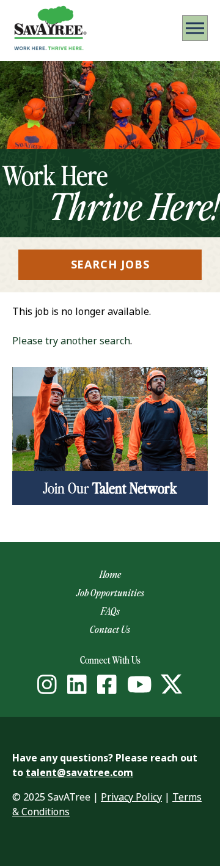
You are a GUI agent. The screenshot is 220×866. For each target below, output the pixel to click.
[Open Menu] (195, 28)
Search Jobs (110, 265)
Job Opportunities (110, 593)
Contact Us (110, 629)
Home (110, 574)
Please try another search (71, 341)
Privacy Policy (131, 797)
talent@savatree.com (79, 773)
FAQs (110, 611)
